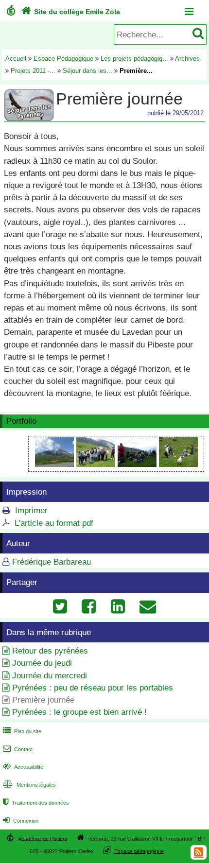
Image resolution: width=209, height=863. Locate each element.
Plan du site (22, 731)
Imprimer (31, 510)
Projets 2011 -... (33, 70)
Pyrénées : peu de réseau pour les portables (92, 687)
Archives (187, 58)
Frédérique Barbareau (51, 562)
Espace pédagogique (139, 851)
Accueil (15, 58)
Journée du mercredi (49, 675)
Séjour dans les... (87, 70)
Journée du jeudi (42, 663)
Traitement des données (36, 803)
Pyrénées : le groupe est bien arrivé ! (79, 712)
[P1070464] (138, 464)
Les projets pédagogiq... (134, 58)
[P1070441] (97, 464)
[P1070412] (55, 464)
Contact (18, 749)
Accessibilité (23, 767)
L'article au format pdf (54, 523)
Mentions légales (29, 785)
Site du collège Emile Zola (70, 12)
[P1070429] (178, 464)
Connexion (20, 821)
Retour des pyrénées (50, 651)
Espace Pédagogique (63, 58)
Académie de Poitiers (43, 838)
